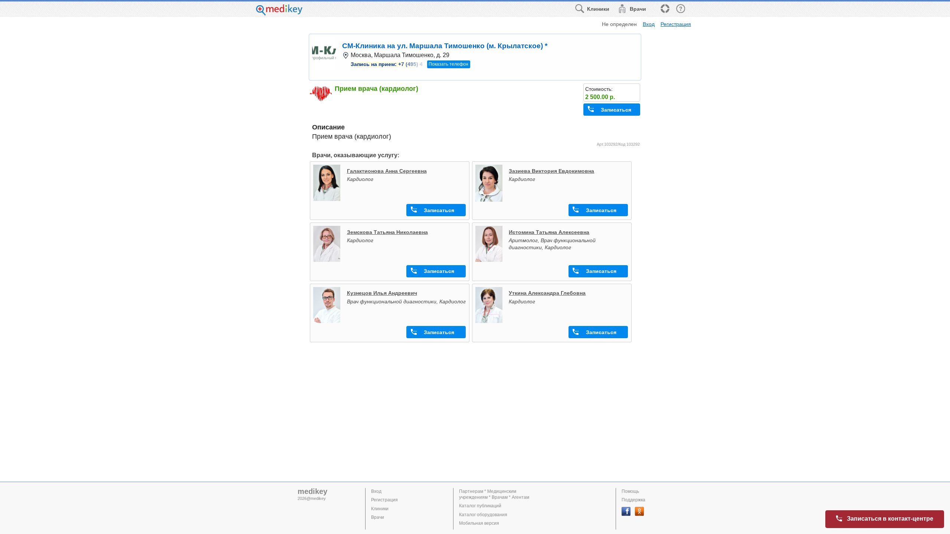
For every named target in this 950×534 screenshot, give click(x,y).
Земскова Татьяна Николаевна (387, 232)
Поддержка (633, 499)
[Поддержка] (664, 9)
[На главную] (279, 13)
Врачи (377, 517)
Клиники (380, 508)
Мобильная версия (479, 523)
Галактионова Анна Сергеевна (387, 171)
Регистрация (676, 24)
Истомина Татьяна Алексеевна (549, 232)
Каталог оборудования (483, 514)
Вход (649, 24)
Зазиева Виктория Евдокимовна (551, 171)
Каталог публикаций (480, 505)
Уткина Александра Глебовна (547, 293)
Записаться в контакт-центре (890, 518)
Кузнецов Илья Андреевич (382, 293)
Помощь (630, 491)
